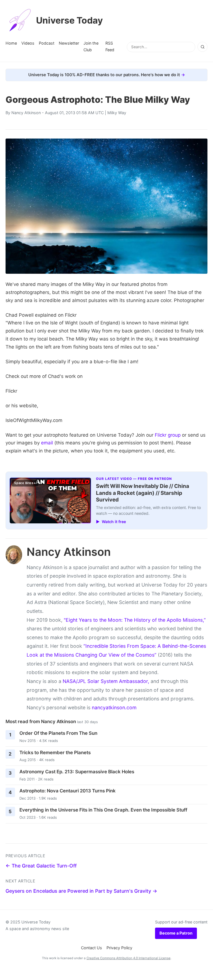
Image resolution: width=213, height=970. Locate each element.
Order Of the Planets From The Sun (58, 733)
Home (11, 43)
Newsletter (69, 43)
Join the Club (90, 46)
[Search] (202, 47)
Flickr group (168, 435)
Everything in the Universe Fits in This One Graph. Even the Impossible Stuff (103, 810)
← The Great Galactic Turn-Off (41, 866)
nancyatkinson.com (114, 707)
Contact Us (91, 947)
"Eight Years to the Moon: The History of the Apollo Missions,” (135, 620)
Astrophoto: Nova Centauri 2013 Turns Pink (67, 791)
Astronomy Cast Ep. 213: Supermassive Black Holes (76, 771)
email (47, 443)
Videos (27, 43)
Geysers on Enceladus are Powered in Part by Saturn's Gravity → (81, 891)
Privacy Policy (119, 947)
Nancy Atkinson (26, 112)
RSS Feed (109, 46)
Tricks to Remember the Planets (55, 752)
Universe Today (69, 20)
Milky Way (116, 112)
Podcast (46, 43)
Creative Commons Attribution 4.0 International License (129, 958)
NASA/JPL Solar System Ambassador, (106, 681)
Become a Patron (175, 933)
